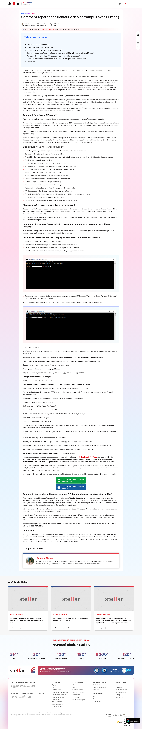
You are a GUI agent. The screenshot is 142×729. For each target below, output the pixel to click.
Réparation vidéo (28, 13)
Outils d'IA (96, 690)
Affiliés (95, 696)
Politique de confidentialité (60, 692)
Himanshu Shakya (30, 25)
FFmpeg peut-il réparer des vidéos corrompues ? (44, 50)
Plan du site (119, 697)
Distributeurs (97, 701)
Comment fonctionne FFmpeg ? (38, 44)
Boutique (118, 695)
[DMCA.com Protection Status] (127, 723)
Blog (73, 685)
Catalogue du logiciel (78, 699)
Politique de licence (58, 697)
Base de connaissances (79, 692)
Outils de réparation (99, 685)
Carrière (54, 687)
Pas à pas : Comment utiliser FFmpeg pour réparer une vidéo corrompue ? (53, 56)
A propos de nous (57, 685)
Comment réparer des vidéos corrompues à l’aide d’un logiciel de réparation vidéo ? (57, 59)
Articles (74, 687)
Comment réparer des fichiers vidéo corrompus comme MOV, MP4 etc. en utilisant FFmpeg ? (60, 53)
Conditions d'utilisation (59, 695)
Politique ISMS (56, 690)
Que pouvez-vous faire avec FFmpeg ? (40, 47)
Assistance (119, 687)
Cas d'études (76, 695)
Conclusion (31, 62)
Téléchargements (121, 692)
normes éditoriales (49, 29)
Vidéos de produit (77, 690)
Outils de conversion (99, 687)
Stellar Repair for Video (88, 457)
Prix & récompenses (122, 690)
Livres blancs (76, 697)
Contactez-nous (120, 685)
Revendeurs (96, 699)
